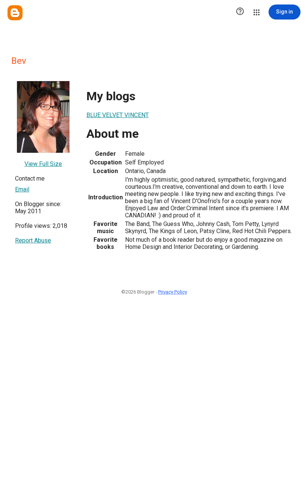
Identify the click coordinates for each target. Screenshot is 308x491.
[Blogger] (15, 12)
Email (22, 189)
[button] (240, 12)
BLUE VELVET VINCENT (117, 115)
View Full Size (43, 163)
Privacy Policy (172, 292)
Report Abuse (33, 240)
